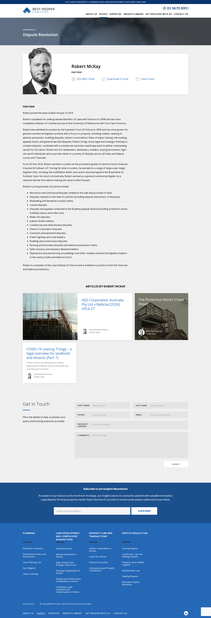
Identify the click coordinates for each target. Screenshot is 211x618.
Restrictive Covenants (33, 548)
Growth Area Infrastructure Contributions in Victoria (68, 580)
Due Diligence (29, 568)
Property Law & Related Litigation (133, 563)
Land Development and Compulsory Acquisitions (68, 536)
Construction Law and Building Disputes (132, 555)
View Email (147, 78)
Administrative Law (131, 570)
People (103, 14)
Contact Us (181, 14)
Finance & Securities (98, 562)
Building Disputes (130, 576)
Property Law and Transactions (101, 535)
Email (139, 415)
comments (83, 435)
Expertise (115, 14)
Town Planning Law (32, 562)
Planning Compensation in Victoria (68, 571)
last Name (141, 405)
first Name (84, 405)
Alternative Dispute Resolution (131, 583)
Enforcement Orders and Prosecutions (34, 555)
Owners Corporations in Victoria (100, 549)
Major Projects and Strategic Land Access (66, 563)
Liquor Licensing (30, 574)
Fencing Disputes (130, 548)
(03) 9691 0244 (85, 78)
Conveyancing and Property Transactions (102, 569)
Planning (29, 533)
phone (81, 415)
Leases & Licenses (97, 556)
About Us (91, 14)
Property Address (83, 425)
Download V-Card (117, 78)
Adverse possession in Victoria (66, 555)
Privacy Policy (28, 604)
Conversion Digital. (84, 604)
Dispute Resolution (135, 533)
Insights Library (134, 14)
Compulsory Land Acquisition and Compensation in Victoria (67, 589)
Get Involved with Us (159, 14)
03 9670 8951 (178, 8)
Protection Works (64, 548)
